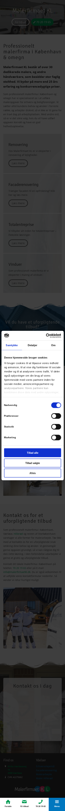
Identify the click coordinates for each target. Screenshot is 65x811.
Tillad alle (32, 452)
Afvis (32, 473)
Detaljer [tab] (32, 345)
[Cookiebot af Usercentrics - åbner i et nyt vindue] (46, 335)
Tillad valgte (32, 462)
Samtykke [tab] (12, 345)
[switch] (56, 416)
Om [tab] (53, 345)
